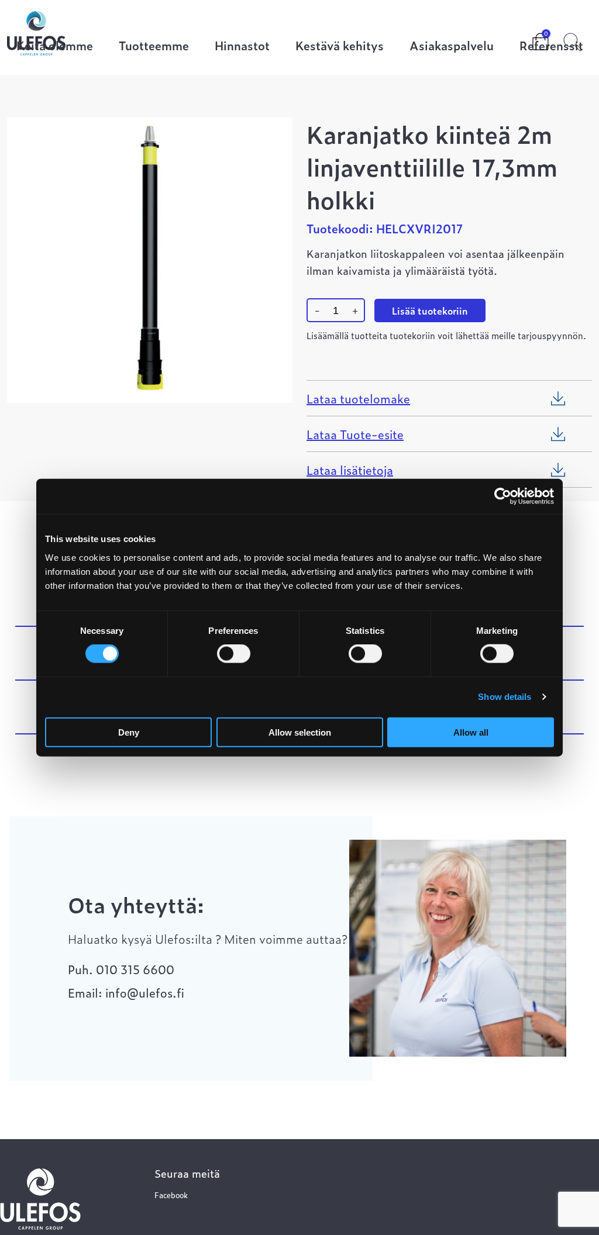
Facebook (171, 1194)
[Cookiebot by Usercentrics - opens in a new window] (503, 496)
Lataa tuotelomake (358, 398)
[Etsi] (572, 40)
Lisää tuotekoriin (430, 310)
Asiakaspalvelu (451, 46)
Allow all (470, 732)
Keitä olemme (54, 46)
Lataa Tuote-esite (355, 434)
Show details (504, 697)
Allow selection (299, 732)
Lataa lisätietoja (350, 469)
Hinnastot (242, 46)
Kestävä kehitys (339, 46)
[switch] (233, 653)
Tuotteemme (154, 46)
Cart (531, 38)
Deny (128, 732)
